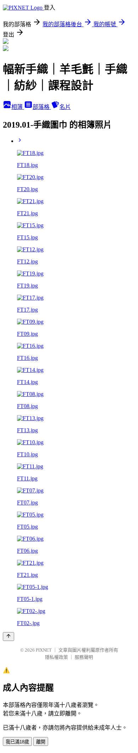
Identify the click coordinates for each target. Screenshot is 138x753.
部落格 (42, 107)
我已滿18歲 (17, 741)
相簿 (17, 107)
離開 (40, 741)
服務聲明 (84, 657)
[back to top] (8, 636)
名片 (65, 107)
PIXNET (44, 650)
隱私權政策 (56, 657)
